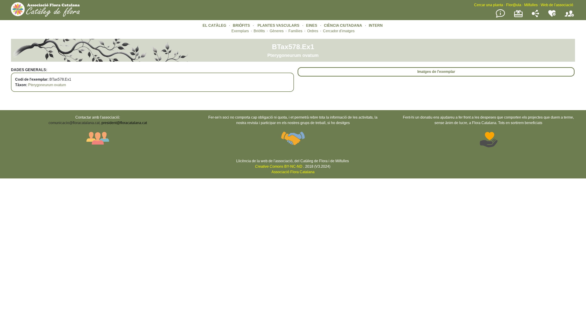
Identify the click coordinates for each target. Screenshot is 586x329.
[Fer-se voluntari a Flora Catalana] (552, 16)
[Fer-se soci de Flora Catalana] (569, 17)
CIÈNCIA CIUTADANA (343, 25)
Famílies (295, 31)
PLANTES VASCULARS (278, 25)
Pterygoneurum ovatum (47, 85)
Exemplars (240, 31)
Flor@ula (513, 5)
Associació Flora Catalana (293, 172)
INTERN (376, 25)
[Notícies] (500, 17)
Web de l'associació (557, 5)
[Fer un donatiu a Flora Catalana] (518, 17)
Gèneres (277, 31)
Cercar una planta (488, 5)
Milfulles (531, 5)
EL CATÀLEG (214, 25)
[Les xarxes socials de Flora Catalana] (535, 16)
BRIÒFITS (242, 25)
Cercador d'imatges (339, 31)
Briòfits (259, 31)
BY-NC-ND (278, 166)
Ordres (312, 31)
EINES (311, 25)
